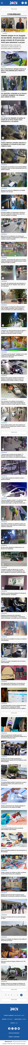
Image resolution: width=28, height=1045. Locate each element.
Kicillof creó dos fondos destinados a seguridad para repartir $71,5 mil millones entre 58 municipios (14, 760)
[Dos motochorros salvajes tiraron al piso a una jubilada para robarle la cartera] (14, 58)
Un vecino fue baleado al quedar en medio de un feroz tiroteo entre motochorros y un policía (13, 119)
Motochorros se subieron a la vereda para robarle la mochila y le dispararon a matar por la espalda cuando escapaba (14, 238)
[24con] (13, 2)
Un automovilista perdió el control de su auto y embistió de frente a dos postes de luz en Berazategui (13, 784)
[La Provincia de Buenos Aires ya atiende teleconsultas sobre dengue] (14, 817)
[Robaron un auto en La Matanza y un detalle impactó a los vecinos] (14, 179)
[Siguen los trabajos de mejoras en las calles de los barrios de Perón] (14, 928)
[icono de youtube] (19, 1028)
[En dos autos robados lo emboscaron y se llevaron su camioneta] (14, 536)
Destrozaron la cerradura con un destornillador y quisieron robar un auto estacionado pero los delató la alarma (14, 168)
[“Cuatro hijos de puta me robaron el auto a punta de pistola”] (14, 467)
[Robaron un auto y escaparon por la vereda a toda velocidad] (14, 650)
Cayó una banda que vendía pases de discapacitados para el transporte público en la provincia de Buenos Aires (14, 736)
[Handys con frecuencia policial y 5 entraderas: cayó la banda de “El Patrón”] (14, 582)
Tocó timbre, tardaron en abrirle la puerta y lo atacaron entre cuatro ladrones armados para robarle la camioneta (13, 525)
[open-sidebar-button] (2, 3)
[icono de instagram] (26, 3)
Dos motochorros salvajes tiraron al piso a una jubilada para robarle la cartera (13, 70)
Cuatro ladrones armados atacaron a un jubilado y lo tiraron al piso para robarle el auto (13, 144)
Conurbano (5, 33)
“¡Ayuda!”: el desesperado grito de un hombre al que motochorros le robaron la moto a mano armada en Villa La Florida (13, 261)
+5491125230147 (7, 1019)
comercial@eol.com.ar (14, 1015)
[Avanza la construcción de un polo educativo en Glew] (14, 906)
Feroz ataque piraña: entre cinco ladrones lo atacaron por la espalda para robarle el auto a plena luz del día (13, 426)
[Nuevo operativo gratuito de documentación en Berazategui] (14, 839)
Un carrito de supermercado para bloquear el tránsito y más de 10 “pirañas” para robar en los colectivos (13, 285)
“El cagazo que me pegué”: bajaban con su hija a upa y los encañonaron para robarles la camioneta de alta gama (14, 355)
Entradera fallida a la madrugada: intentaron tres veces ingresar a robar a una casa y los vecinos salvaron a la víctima (13, 214)
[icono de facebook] (9, 1028)
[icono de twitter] (22, 3)
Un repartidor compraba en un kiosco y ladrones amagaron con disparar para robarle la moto (14, 95)
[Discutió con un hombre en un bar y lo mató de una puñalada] (14, 628)
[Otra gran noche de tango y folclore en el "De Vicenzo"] (14, 950)
